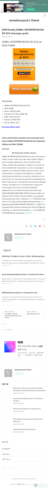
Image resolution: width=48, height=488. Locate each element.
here (30, 199)
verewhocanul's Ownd (24, 20)
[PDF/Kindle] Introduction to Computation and (19, 292)
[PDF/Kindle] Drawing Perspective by (24, 429)
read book (27, 213)
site (35, 204)
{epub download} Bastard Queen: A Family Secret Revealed (24, 274)
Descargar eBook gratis (11, 127)
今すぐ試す (30, 9)
